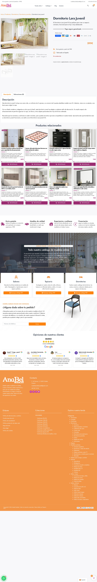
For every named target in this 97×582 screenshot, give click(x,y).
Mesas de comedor (79, 479)
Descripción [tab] (7, 94)
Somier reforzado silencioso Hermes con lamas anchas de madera (36, 149)
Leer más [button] (12, 365)
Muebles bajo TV (78, 468)
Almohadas (74, 418)
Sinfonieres (77, 441)
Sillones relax (77, 488)
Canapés (73, 419)
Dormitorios (15, 14)
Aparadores (77, 461)
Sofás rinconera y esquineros (81, 499)
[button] (45, 21)
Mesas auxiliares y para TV (80, 452)
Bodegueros (77, 463)
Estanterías (76, 450)
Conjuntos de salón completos (81, 465)
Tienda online (38, 6)
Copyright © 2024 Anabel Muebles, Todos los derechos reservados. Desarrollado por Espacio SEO (24, 507)
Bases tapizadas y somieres (81, 427)
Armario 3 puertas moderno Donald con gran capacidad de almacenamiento (12, 149)
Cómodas (76, 432)
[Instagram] (33, 392)
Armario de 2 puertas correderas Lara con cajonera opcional (36, 188)
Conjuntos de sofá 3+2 (80, 487)
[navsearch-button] (87, 5)
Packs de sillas (77, 481)
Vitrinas (76, 472)
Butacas (76, 485)
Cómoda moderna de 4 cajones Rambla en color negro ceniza (59, 149)
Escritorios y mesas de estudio (81, 448)
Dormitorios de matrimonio (81, 434)
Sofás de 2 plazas (78, 494)
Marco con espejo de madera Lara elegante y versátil (58, 188)
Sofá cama (76, 490)
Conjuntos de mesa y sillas (80, 476)
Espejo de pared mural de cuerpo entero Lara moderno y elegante (84, 149)
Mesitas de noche (78, 439)
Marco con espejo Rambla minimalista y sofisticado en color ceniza (83, 188)
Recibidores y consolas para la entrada (84, 454)
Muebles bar (77, 470)
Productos (7, 14)
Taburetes (76, 456)
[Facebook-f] (31, 392)
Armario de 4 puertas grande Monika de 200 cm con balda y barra (12, 188)
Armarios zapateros (79, 447)
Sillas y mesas (74, 474)
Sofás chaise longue (79, 492)
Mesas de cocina (78, 477)
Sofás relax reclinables (79, 497)
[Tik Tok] (36, 392)
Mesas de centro (78, 467)
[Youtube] (39, 392)
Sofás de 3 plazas (78, 496)
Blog (56, 6)
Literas (75, 438)
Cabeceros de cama (79, 428)
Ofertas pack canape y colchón (79, 457)
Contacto (61, 6)
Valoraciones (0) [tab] (19, 94)
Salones (73, 459)
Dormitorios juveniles (25, 14)
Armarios (76, 425)
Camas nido (77, 430)
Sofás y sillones (75, 483)
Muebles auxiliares (75, 445)
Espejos (73, 443)
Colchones (73, 421)
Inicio (2, 14)
